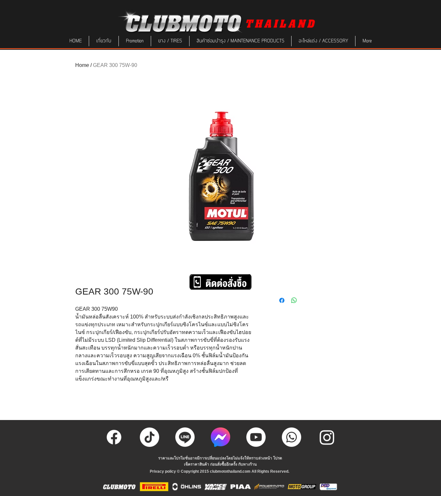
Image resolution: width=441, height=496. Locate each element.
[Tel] (291, 437)
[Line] (185, 437)
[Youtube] (256, 437)
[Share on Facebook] (282, 300)
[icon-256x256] (220, 437)
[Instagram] (327, 437)
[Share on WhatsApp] (294, 300)
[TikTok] (149, 437)
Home (82, 65)
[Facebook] (114, 437)
